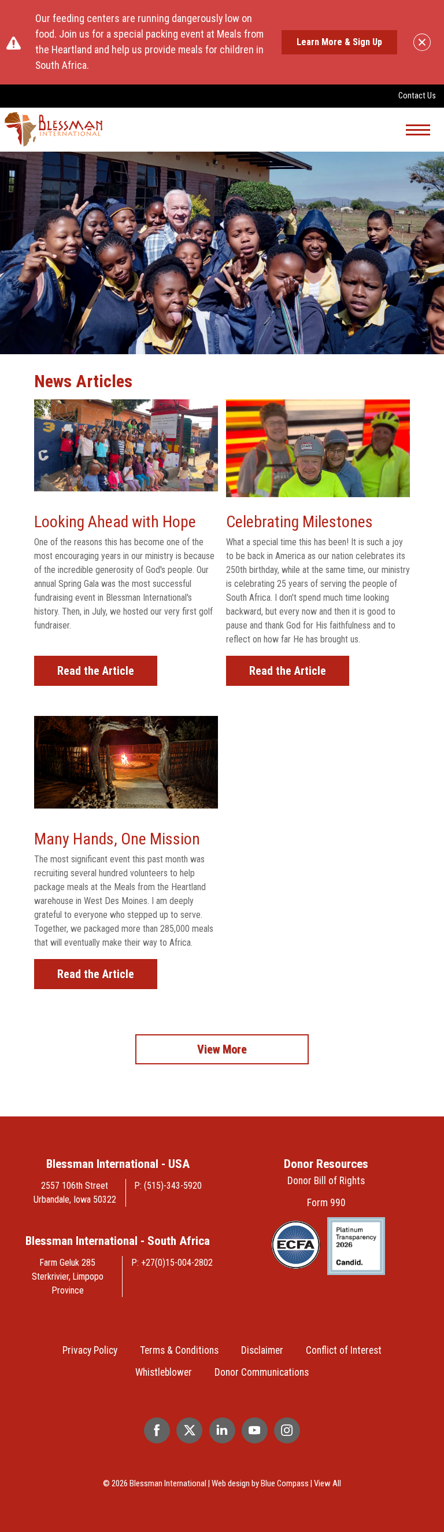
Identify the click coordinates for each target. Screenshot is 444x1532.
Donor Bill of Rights (326, 1180)
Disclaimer (262, 1350)
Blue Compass (285, 1483)
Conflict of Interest (344, 1350)
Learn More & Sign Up (339, 41)
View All (327, 1483)
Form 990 (326, 1202)
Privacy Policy (89, 1350)
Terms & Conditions (179, 1350)
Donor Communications (261, 1372)
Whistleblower (163, 1372)
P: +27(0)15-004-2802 (172, 1262)
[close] (422, 42)
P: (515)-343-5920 (168, 1185)
